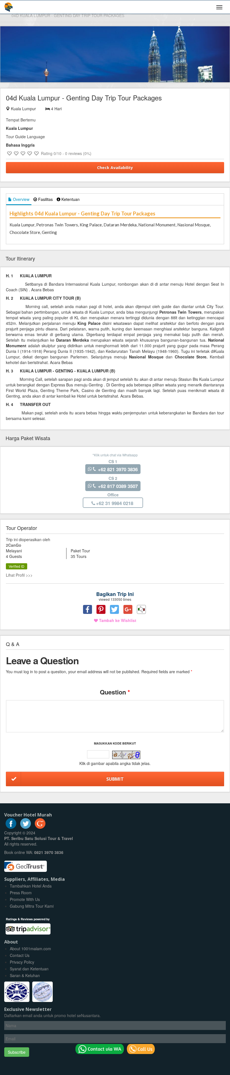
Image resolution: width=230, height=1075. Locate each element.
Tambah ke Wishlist (117, 620)
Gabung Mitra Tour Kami (32, 906)
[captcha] (126, 755)
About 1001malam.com (30, 948)
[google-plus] (40, 827)
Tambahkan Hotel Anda (31, 886)
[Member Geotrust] (25, 864)
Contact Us (19, 955)
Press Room (21, 892)
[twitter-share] (114, 609)
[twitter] (25, 827)
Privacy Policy (22, 962)
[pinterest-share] (101, 609)
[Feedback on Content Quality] (141, 609)
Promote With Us (25, 899)
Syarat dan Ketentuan (29, 968)
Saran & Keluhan (25, 975)
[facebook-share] (87, 609)
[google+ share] (128, 609)
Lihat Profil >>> (19, 575)
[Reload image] (126, 755)
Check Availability (115, 167)
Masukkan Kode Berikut (115, 743)
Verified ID (16, 566)
